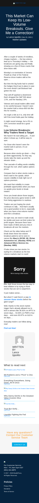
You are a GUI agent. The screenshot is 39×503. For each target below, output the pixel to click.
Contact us (19, 445)
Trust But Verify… (11, 409)
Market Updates (19, 39)
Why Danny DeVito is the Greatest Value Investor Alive (19, 397)
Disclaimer (7, 489)
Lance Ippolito (15, 37)
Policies (8, 482)
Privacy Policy (8, 486)
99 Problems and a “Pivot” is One (18, 375)
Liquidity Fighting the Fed (15, 414)
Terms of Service (9, 491)
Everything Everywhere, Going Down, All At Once (17, 381)
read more (7, 376)
